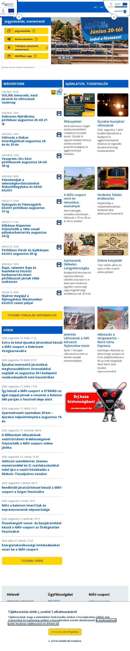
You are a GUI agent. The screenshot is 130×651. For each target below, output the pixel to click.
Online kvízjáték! (109, 260)
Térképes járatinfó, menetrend (27, 47)
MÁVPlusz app (23, 56)
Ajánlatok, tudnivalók (87, 83)
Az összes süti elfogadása (65, 631)
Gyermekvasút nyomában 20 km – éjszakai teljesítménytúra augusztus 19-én (32, 417)
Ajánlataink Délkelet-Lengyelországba (76, 264)
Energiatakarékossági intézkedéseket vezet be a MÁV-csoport (31, 547)
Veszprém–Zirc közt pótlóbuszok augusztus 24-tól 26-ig (24, 162)
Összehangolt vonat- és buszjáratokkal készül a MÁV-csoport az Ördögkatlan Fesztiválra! (31, 527)
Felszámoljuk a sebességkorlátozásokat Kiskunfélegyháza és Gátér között (22, 185)
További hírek (32, 561)
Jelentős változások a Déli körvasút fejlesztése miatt (77, 340)
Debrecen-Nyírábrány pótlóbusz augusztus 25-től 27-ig (25, 119)
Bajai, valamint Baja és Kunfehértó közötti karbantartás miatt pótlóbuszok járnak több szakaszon (20, 275)
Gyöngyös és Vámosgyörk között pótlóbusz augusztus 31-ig (23, 207)
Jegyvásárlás (22, 31)
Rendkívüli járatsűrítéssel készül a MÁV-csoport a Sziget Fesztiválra (32, 489)
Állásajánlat (73, 121)
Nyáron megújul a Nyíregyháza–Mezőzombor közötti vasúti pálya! (22, 299)
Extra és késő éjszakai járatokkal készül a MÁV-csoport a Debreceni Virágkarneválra (32, 346)
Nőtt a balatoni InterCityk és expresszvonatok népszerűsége (26, 507)
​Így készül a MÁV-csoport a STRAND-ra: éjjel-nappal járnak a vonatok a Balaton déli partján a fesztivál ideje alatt (32, 395)
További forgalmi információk (32, 315)
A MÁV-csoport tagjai (99, 601)
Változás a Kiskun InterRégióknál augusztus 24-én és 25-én (24, 141)
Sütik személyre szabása (66, 641)
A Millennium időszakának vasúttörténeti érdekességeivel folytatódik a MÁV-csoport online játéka (27, 441)
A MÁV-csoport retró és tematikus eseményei (75, 200)
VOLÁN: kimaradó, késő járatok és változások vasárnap (20, 98)
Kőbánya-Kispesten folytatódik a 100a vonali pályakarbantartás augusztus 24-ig (24, 230)
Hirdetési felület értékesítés (109, 197)
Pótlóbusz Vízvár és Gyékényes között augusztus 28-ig (25, 252)
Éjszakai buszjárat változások (110, 123)
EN (95, 7)
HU (101, 7)
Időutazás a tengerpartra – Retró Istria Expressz (108, 340)
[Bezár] (19, 17)
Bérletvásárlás (24, 39)
